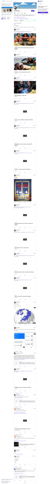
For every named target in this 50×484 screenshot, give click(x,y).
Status (8, 479)
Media (17, 23)
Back (15, 1)
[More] (35, 51)
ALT (30, 200)
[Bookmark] (30, 51)
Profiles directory (11, 479)
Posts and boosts (16, 25)
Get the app (7, 481)
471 (18, 13)
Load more (25, 482)
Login (43, 14)
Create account (43, 12)
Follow (33, 10)
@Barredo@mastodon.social (17, 11)
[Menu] (35, 10)
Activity (15, 23)
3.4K (14, 13)
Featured (20, 23)
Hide (30, 179)
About (6, 479)
